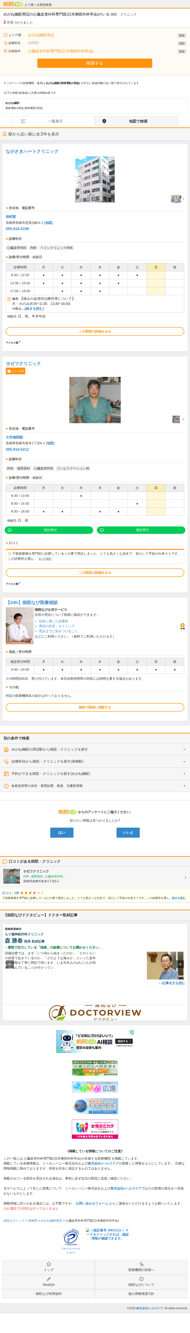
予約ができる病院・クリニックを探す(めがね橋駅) (50, 774)
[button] (10, 964)
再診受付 (142, 530)
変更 (181, 35)
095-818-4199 (17, 229)
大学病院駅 (14, 437)
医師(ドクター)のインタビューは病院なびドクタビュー (187, 1007)
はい (61, 832)
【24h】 (32, 602)
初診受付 (50, 530)
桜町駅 (11, 217)
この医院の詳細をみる (95, 331)
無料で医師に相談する (95, 707)
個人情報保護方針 (141, 1293)
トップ (49, 1270)
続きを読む (34, 308)
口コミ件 (18, 371)
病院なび (13, 4)
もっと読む (45, 558)
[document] (95, 245)
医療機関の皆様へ (141, 1270)
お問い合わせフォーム (92, 1203)
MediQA (49, 1284)
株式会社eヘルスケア (103, 1163)
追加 (181, 43)
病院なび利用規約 (49, 1293)
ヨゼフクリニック (23, 363)
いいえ (128, 832)
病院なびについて (141, 1284)
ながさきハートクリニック (32, 151)
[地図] (48, 223)
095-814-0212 (17, 449)
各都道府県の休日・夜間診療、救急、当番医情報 (47, 786)
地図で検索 (138, 121)
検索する (94, 63)
